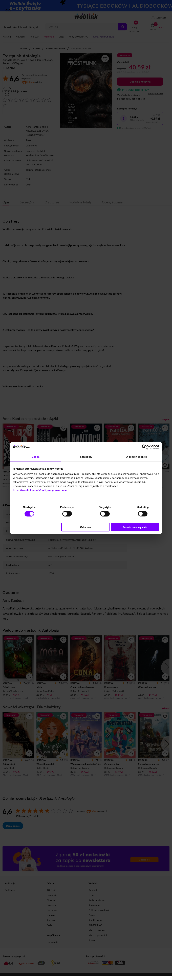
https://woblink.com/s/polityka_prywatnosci (40, 490)
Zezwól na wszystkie (135, 527)
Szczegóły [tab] (86, 456)
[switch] (67, 513)
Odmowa (85, 527)
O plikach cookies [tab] (136, 456)
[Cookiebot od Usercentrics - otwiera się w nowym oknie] (144, 446)
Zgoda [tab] (35, 456)
